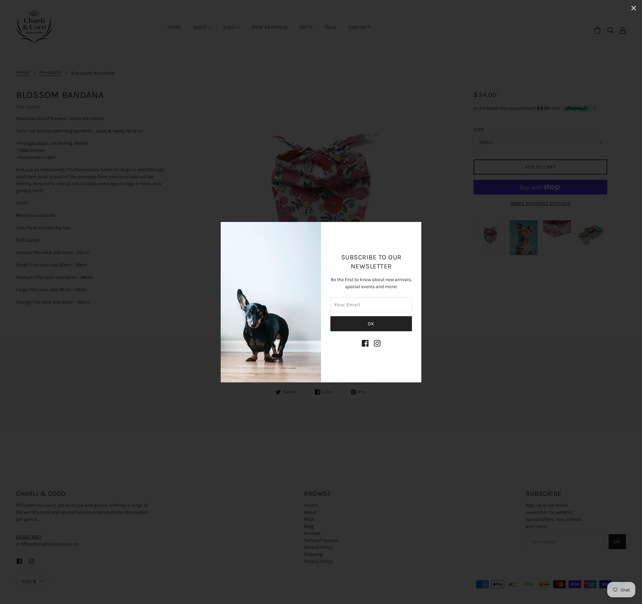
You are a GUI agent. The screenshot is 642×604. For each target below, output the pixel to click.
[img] (365, 343)
